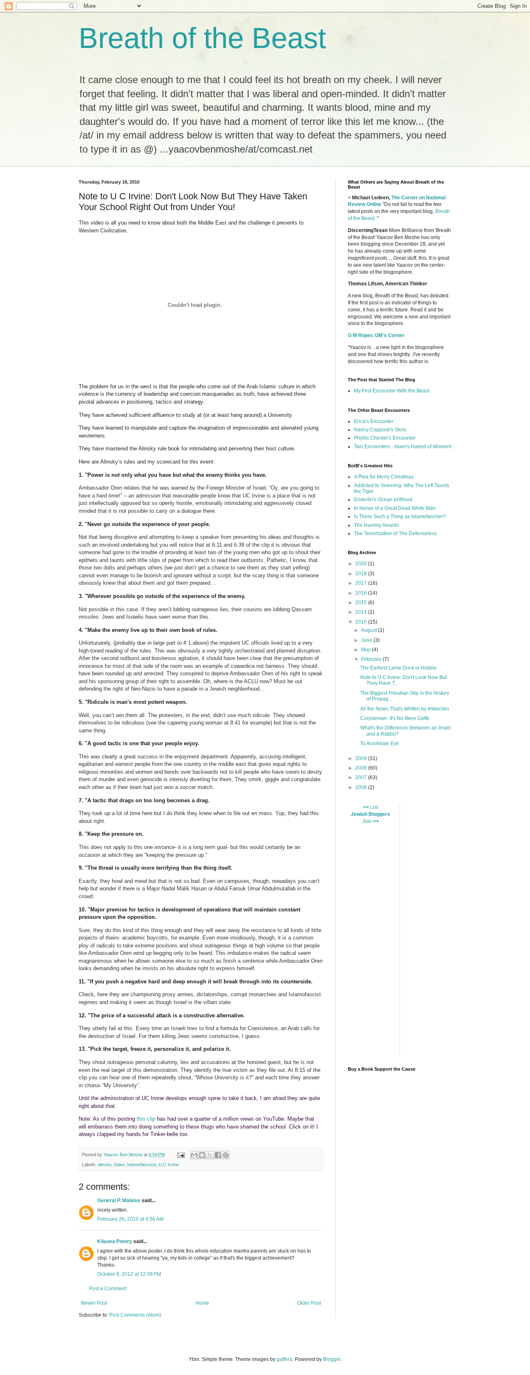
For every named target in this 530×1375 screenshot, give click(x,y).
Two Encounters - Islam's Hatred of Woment (402, 447)
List (374, 807)
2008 (361, 768)
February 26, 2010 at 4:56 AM (130, 1219)
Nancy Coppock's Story (380, 430)
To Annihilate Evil (379, 743)
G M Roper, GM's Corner (376, 335)
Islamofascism (141, 1164)
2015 (361, 602)
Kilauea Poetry (114, 1241)
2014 (361, 612)
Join (367, 821)
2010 (361, 622)
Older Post (309, 1303)
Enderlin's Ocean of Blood (383, 499)
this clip (146, 1119)
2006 (361, 787)
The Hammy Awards (376, 525)
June (367, 640)
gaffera (284, 1359)
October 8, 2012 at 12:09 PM (129, 1274)
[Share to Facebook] (218, 1155)
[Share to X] (210, 1155)
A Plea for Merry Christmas (384, 477)
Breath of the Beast (202, 38)
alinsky (104, 1164)
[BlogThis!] (202, 1155)
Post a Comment (107, 1288)
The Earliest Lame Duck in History (398, 668)
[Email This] (194, 1155)
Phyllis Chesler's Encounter (385, 438)
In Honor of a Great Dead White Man (395, 508)
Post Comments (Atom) (135, 1315)
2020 (361, 564)
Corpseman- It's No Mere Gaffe (394, 718)
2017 (361, 583)
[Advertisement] (468, 928)
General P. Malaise (118, 1200)
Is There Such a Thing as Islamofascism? (400, 516)
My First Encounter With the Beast (391, 391)
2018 (361, 573)
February (372, 659)
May (366, 650)
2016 (361, 593)
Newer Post (94, 1303)
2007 (361, 777)
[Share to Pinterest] (226, 1155)
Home (202, 1303)
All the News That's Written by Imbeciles (404, 709)
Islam (119, 1164)
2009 (361, 758)
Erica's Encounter (373, 421)
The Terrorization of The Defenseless (395, 533)
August (369, 630)
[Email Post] (180, 1154)
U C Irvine (169, 1164)
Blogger (331, 1359)
